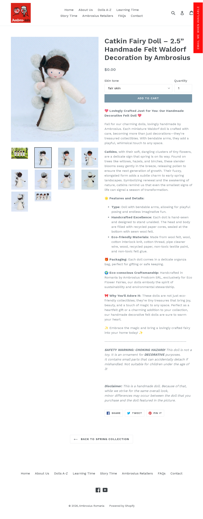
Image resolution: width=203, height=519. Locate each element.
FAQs (122, 16)
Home (69, 10)
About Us (86, 10)
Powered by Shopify (122, 505)
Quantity (180, 81)
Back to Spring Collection (104, 439)
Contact (137, 16)
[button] (198, 27)
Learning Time (127, 10)
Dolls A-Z (104, 10)
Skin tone (111, 81)
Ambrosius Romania (91, 505)
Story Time (68, 16)
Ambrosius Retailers (97, 16)
